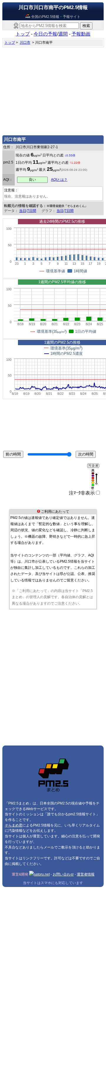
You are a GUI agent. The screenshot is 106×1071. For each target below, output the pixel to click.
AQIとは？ (59, 180)
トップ (23, 33)
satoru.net (42, 874)
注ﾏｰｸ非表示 (82, 492)
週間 (63, 33)
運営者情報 (86, 874)
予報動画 (81, 33)
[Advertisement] (53, 90)
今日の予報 (45, 33)
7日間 (31, 211)
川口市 (25, 43)
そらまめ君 (13, 825)
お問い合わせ (63, 874)
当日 (22, 211)
